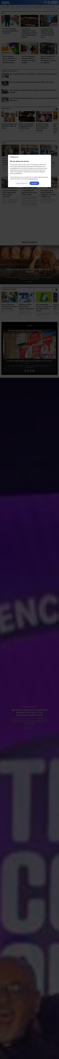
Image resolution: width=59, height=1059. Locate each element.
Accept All (34, 183)
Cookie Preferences (22, 183)
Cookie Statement (33, 179)
